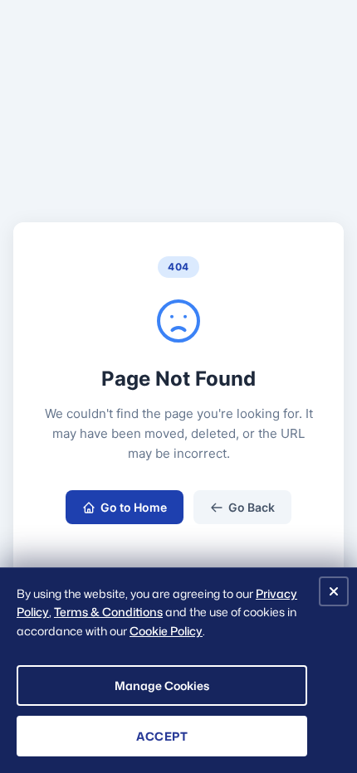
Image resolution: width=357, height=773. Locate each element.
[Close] (334, 591)
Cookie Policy (166, 631)
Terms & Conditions (108, 612)
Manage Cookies (162, 685)
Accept (162, 736)
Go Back (251, 507)
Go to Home (133, 507)
